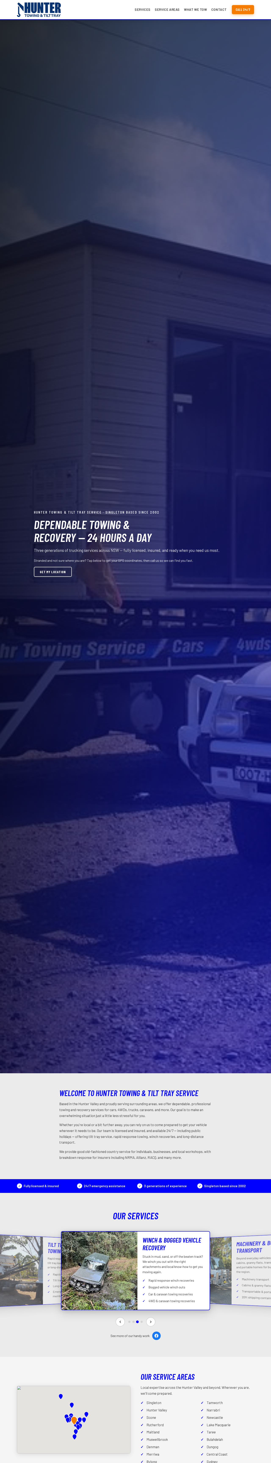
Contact (219, 9)
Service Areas (167, 9)
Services (143, 9)
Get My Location (53, 572)
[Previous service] (120, 1321)
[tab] (129, 1322)
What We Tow (195, 9)
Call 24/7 (243, 9)
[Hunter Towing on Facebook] (156, 1336)
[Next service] (150, 1321)
